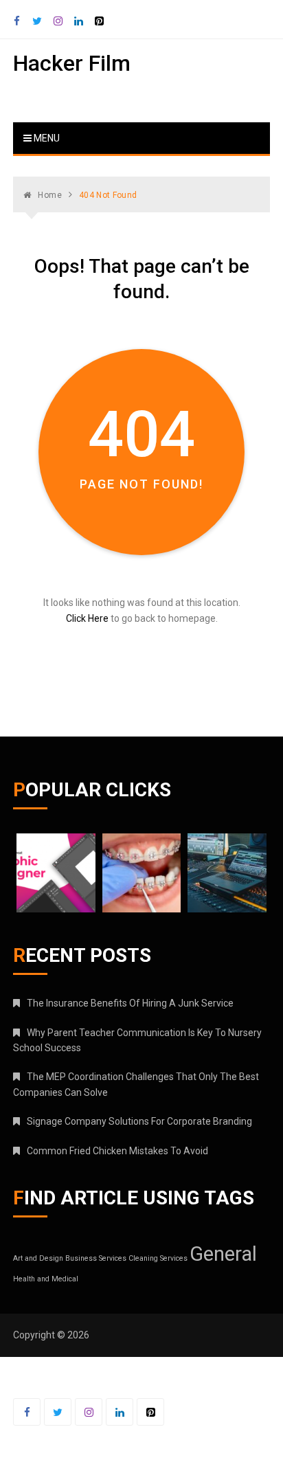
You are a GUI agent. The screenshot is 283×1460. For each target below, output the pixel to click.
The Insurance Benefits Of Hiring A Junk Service (130, 1003)
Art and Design (38, 1258)
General (223, 1254)
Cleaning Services (158, 1258)
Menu (46, 138)
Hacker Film (72, 63)
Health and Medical (45, 1278)
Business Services (95, 1258)
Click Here (87, 618)
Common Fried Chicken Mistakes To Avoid (117, 1150)
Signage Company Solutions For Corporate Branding (139, 1121)
